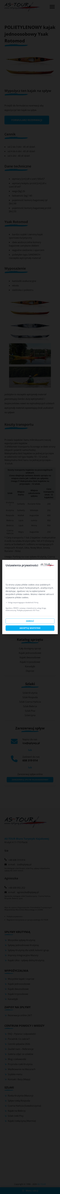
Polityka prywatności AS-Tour (28, 610)
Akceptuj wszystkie (30, 628)
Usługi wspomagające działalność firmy (23, 602)
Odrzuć (30, 621)
